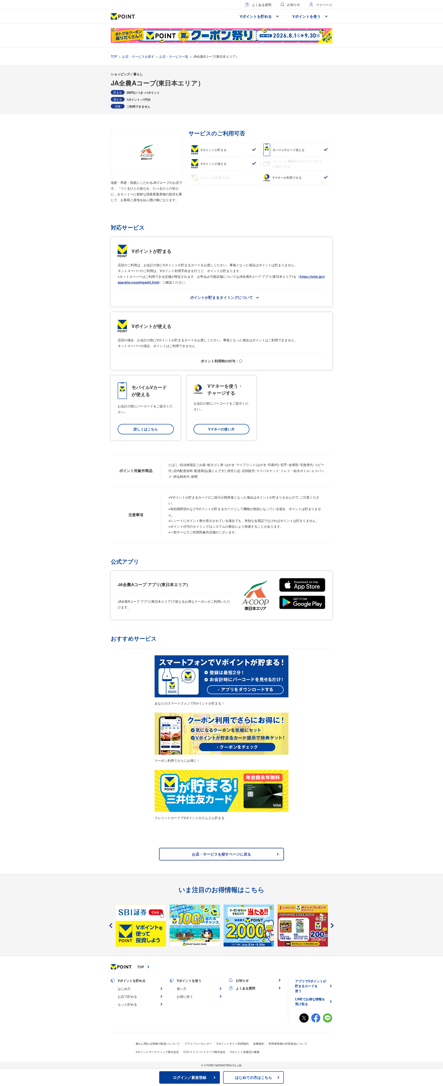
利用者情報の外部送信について (288, 1043)
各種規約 (258, 1043)
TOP (114, 56)
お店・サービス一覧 (173, 56)
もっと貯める (127, 1004)
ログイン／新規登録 (189, 1077)
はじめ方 (124, 988)
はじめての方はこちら (253, 1077)
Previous (110, 925)
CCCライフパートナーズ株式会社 (204, 1052)
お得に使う (185, 996)
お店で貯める (127, 996)
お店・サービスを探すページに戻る (221, 854)
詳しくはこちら (146, 429)
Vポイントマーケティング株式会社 (157, 1052)
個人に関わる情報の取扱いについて (158, 1043)
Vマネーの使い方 (221, 429)
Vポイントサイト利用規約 (232, 1043)
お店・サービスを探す (138, 56)
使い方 (181, 988)
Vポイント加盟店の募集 (245, 1052)
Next (332, 925)
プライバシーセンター (198, 1043)
